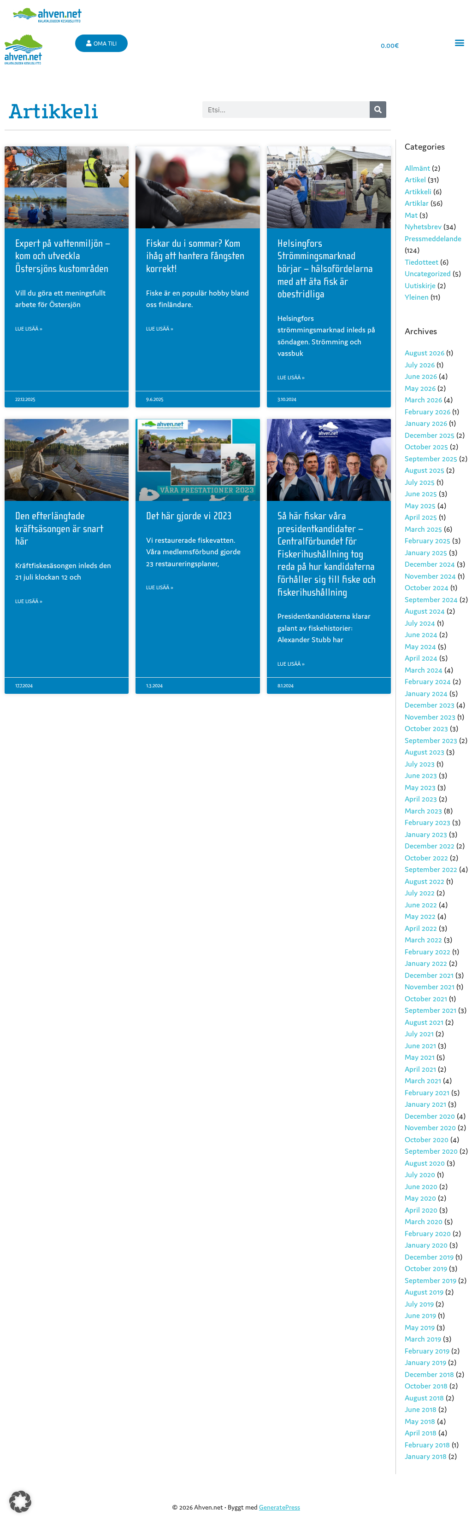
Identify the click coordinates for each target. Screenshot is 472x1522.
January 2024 (426, 693)
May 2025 (420, 505)
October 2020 (426, 1139)
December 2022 (429, 845)
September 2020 (431, 1151)
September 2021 (430, 1010)
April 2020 (421, 1209)
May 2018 (420, 1421)
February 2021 (427, 1092)
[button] (459, 42)
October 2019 (426, 1268)
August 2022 (424, 881)
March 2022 (423, 939)
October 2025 (426, 446)
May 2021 (420, 1057)
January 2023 (426, 834)
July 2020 (420, 1174)
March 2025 (423, 529)
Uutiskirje (420, 285)
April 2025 (421, 517)
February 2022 (427, 951)
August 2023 (424, 751)
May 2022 (420, 916)
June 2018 (421, 1409)
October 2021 (426, 998)
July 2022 (420, 892)
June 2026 (421, 376)
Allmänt (417, 168)
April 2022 (421, 928)
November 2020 (430, 1127)
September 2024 (431, 599)
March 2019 (423, 1338)
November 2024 (430, 576)
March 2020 (423, 1221)
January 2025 (426, 552)
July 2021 (419, 1033)
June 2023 (421, 775)
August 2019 (424, 1291)
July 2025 (420, 482)
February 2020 (428, 1233)
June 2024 (421, 634)
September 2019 (430, 1280)
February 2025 (427, 540)
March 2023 (423, 810)
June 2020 (421, 1186)
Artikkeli (418, 191)
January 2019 (425, 1362)
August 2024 (425, 611)
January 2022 (426, 963)
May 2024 (420, 646)
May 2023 (420, 787)
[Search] (378, 109)
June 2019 (420, 1315)
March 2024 (423, 669)
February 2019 (427, 1350)
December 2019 (429, 1256)
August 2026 (424, 352)
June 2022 (421, 904)
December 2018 (429, 1374)
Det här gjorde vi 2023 (189, 516)
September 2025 (431, 458)
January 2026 (426, 423)
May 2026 (420, 388)
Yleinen (417, 297)
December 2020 (430, 1116)
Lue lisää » (28, 328)
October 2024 (426, 587)
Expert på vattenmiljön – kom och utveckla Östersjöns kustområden (62, 256)
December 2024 (430, 564)
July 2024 (420, 622)
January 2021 (425, 1104)
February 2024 (428, 681)
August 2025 (424, 470)
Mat (411, 215)
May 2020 (420, 1197)
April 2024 (421, 657)
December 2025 (429, 435)
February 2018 (427, 1444)
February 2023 (427, 822)
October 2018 (426, 1385)
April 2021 (420, 1069)
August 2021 (424, 1022)
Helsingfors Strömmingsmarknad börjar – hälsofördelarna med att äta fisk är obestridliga (325, 269)
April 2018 (421, 1432)
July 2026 (420, 364)
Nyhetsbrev (423, 226)
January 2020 (426, 1244)
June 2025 (421, 493)
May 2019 (420, 1327)
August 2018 (424, 1397)
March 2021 (423, 1080)
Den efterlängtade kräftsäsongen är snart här (59, 528)
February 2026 (427, 411)
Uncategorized (428, 273)
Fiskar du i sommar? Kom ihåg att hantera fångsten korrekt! (195, 256)
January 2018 (426, 1456)
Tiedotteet (421, 262)
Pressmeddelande (433, 238)
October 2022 (426, 857)
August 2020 (425, 1163)
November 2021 (429, 986)
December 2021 (429, 975)
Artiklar (417, 203)
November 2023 (430, 716)
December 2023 (429, 704)
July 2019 (419, 1303)
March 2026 (423, 399)
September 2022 (431, 869)
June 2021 (420, 1045)
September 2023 (431, 740)
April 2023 (421, 798)
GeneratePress (279, 1507)
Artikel (415, 179)
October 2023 (426, 728)
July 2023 (420, 763)
